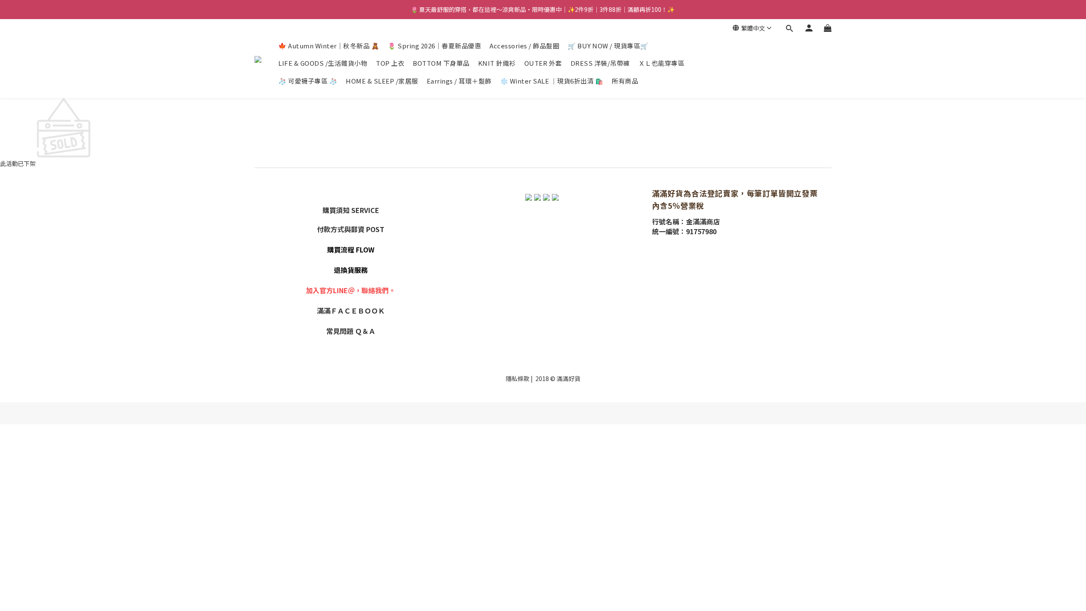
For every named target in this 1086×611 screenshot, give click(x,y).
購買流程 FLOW (351, 249)
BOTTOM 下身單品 (441, 63)
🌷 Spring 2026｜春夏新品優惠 (434, 45)
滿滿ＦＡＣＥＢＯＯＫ (351, 311)
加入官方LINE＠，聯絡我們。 (350, 290)
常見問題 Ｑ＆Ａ (350, 331)
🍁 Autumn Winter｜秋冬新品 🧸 (328, 45)
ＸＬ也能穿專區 (661, 63)
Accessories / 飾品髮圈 (524, 45)
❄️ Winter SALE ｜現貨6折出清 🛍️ (552, 80)
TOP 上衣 (390, 63)
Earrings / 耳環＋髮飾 (459, 80)
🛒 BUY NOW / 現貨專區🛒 (608, 45)
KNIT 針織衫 (497, 63)
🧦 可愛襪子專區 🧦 (307, 80)
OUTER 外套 (543, 63)
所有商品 (625, 80)
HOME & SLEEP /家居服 (382, 80)
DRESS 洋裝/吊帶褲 (600, 63)
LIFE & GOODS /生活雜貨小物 (322, 63)
